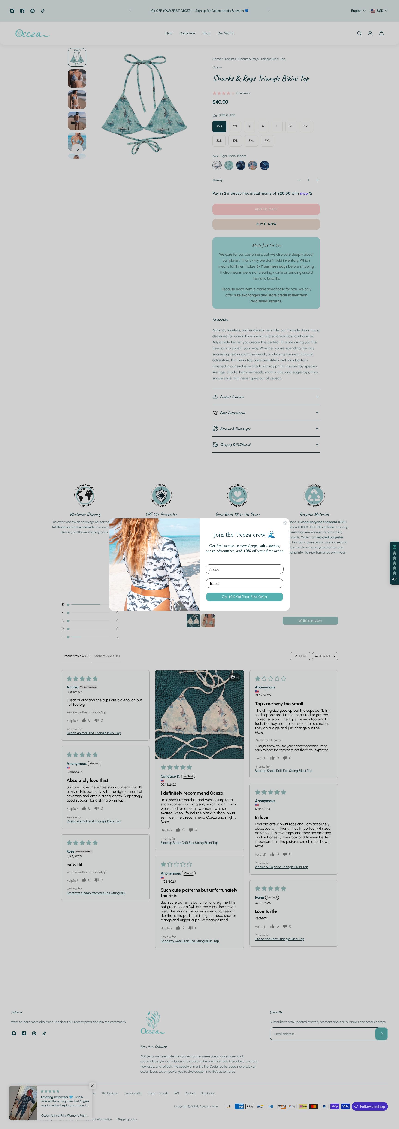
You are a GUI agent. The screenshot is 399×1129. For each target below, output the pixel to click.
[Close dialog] (285, 522)
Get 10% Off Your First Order (244, 597)
